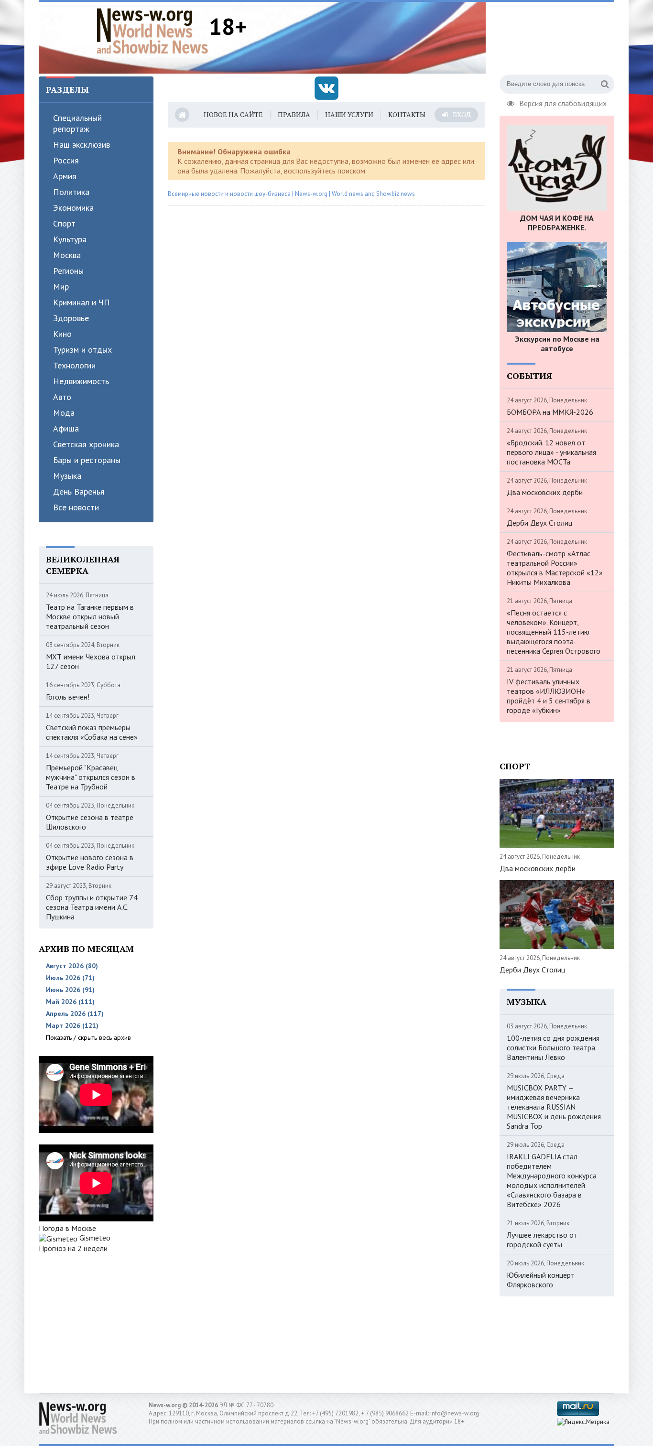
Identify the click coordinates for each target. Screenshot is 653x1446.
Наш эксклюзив (81, 144)
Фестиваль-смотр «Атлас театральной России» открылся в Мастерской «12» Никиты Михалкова (555, 568)
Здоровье (71, 318)
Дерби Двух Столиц (539, 523)
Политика (71, 191)
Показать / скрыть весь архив (88, 1037)
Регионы (68, 270)
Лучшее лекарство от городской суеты (542, 1239)
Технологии (74, 365)
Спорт (64, 223)
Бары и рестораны (86, 459)
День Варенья (79, 491)
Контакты (406, 114)
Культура (70, 239)
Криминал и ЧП (81, 302)
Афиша (66, 428)
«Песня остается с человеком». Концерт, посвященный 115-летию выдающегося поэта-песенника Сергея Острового (553, 632)
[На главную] (152, 30)
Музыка (67, 475)
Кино (62, 333)
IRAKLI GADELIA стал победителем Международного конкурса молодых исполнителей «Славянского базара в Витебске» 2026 (552, 1180)
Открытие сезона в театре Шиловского (89, 821)
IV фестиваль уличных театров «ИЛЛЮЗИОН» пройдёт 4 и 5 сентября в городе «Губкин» (548, 696)
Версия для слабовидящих (563, 102)
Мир (61, 286)
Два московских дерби (545, 492)
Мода (64, 412)
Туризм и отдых (82, 349)
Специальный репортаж (77, 123)
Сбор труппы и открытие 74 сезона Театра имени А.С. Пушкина (92, 907)
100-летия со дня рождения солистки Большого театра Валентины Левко (553, 1047)
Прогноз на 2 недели (73, 1248)
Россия (66, 160)
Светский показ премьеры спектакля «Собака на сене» (92, 732)
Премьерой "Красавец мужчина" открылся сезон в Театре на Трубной (90, 777)
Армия (64, 176)
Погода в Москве (67, 1228)
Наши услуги (349, 114)
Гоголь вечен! (67, 696)
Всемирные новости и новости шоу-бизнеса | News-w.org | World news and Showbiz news (291, 194)
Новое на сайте (233, 114)
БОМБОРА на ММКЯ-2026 (550, 412)
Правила (294, 114)
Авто (62, 396)
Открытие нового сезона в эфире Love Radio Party (89, 862)
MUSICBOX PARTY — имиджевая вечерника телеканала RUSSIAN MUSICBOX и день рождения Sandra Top (554, 1107)
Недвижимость (81, 381)
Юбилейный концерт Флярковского (541, 1279)
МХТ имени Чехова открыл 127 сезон (90, 661)
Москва (67, 254)
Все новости (76, 507)
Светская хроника (86, 444)
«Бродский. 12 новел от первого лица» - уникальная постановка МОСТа (551, 452)
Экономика (73, 207)
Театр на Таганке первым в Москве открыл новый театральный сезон (90, 616)
